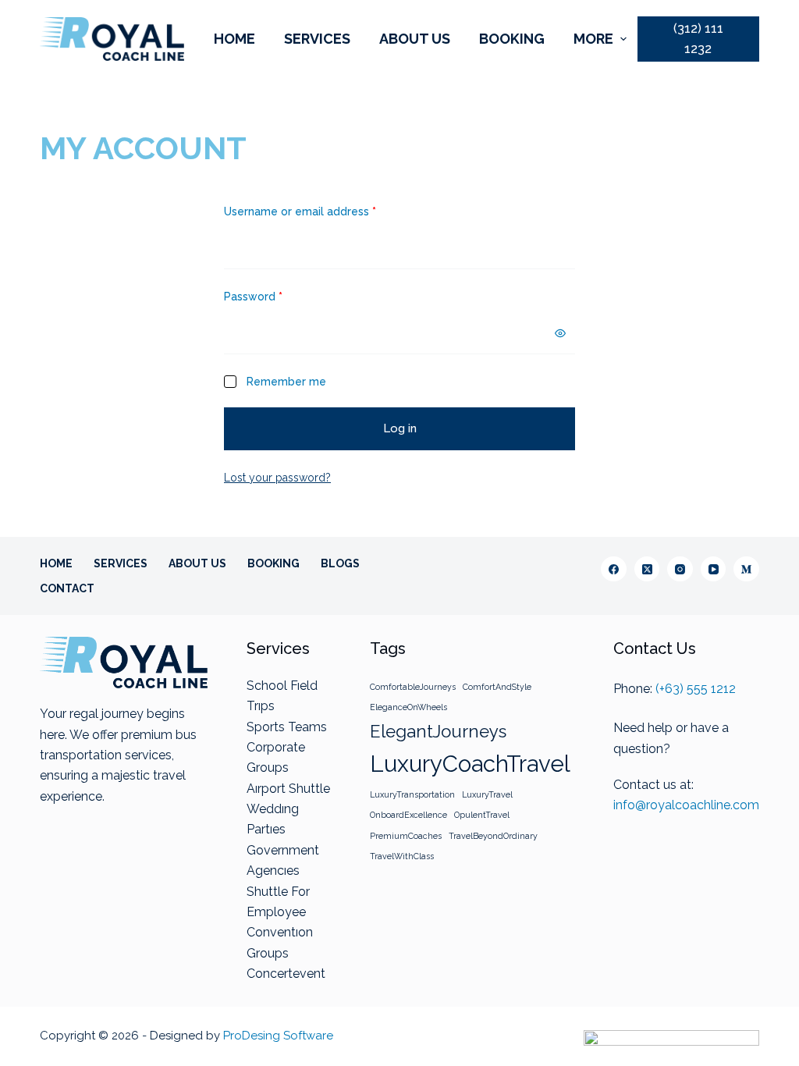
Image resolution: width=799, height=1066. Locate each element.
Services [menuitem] (317, 38)
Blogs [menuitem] (340, 563)
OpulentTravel (482, 814)
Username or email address (300, 211)
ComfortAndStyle (497, 686)
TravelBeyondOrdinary (493, 835)
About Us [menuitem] (414, 38)
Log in (400, 428)
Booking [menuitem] (512, 38)
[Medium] (746, 569)
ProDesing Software (278, 1036)
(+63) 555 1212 (695, 688)
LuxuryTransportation (412, 794)
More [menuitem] (593, 38)
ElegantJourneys (438, 731)
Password (253, 296)
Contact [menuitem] (67, 588)
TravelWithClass (402, 856)
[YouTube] (713, 569)
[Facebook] (614, 569)
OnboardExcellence (408, 814)
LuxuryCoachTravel (470, 763)
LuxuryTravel (487, 794)
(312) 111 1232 (698, 38)
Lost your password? (277, 477)
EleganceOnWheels (408, 707)
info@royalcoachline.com (686, 805)
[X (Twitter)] (647, 569)
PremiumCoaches (406, 835)
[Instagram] (680, 569)
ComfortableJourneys (413, 686)
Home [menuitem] (234, 38)
